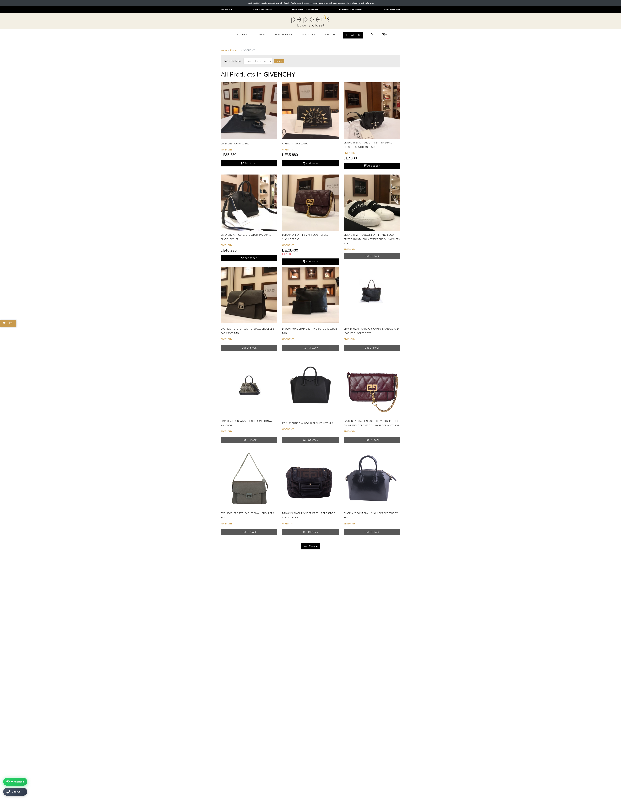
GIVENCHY (226, 150)
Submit (279, 61)
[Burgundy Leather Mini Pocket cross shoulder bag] (310, 204)
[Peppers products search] (371, 35)
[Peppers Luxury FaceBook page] (253, 10)
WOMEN (241, 35)
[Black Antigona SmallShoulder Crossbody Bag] (372, 480)
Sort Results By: (232, 61)
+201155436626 (265, 10)
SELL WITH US (352, 35)
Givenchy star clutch (296, 144)
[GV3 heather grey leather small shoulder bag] (249, 480)
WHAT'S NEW (308, 35)
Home (224, 50)
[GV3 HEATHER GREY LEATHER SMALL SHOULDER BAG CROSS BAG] (249, 296)
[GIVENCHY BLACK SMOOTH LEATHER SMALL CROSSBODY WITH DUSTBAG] (372, 111)
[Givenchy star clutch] (310, 111)
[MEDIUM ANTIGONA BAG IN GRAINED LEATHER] (310, 388)
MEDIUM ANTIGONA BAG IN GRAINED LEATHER (307, 423)
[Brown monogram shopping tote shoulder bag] (310, 296)
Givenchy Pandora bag (235, 144)
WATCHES (330, 35)
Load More (309, 546)
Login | (388, 10)
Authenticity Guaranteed (306, 10)
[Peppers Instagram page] (255, 10)
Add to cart (250, 163)
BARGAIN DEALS (283, 35)
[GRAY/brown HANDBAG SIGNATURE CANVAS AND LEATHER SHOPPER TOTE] (372, 296)
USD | (224, 10)
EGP (230, 10)
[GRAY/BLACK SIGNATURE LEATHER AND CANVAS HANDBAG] (249, 388)
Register (396, 10)
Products (235, 50)
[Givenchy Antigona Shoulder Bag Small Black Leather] (249, 204)
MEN (260, 35)
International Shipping (352, 10)
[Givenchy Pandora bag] (249, 111)
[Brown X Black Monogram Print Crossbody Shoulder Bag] (310, 480)
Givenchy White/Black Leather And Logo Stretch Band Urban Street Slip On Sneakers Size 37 (372, 239)
